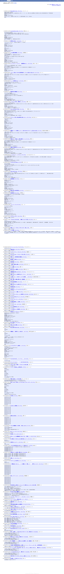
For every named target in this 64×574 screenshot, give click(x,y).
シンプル (53, 0)
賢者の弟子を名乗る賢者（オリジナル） (17, 190)
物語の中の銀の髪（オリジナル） (16, 147)
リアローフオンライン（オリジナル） (17, 299)
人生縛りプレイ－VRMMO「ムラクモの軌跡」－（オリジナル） (21, 276)
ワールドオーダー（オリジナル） (16, 304)
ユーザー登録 (57, 0)
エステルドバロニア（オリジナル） (17, 216)
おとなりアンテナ (54, 5)
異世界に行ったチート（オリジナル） (17, 442)
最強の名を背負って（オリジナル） (17, 415)
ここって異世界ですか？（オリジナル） (17, 80)
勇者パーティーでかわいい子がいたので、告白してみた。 (20, 227)
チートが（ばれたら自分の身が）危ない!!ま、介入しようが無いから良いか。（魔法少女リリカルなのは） (28, 547)
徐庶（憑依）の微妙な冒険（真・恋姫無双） (18, 279)
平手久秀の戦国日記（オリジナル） (17, 281)
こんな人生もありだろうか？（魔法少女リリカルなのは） (20, 551)
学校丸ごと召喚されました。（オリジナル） (18, 506)
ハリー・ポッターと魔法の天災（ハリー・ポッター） (20, 499)
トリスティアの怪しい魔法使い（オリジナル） (18, 101)
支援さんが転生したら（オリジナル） (17, 509)
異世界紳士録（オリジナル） (15, 286)
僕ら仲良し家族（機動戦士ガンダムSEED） (18, 491)
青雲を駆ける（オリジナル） (15, 249)
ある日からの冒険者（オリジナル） (17, 405)
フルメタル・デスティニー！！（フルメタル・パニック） (20, 496)
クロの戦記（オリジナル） (15, 230)
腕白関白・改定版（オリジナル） (16, 259)
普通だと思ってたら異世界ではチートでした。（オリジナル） (21, 274)
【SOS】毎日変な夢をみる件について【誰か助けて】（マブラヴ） (22, 445)
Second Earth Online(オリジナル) (16, 162)
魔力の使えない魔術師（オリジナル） (17, 269)
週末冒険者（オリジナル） (15, 178)
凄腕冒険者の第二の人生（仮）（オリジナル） (18, 271)
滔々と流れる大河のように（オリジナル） (18, 516)
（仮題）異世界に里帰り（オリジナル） (17, 264)
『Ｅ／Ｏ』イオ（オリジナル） (16, 204)
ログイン (60, 0)
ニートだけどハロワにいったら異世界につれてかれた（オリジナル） (22, 294)
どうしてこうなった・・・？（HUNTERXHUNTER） (20, 362)
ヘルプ (63, 0)
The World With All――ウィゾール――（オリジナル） (20, 358)
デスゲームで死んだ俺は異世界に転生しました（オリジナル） (21, 117)
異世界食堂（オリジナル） (15, 261)
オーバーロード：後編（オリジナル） (17, 291)
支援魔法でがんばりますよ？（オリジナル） (18, 511)
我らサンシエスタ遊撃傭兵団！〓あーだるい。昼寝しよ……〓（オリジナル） (24, 436)
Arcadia (50, 4)
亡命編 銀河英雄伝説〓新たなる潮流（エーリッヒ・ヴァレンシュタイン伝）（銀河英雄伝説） (27, 545)
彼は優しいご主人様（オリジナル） (17, 558)
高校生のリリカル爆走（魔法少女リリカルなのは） (19, 452)
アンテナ (50, 0)
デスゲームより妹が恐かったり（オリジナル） (18, 460)
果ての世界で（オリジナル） (15, 322)
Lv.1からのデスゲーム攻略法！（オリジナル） (18, 345)
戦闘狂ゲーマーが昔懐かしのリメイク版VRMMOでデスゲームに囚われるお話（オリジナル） (26, 130)
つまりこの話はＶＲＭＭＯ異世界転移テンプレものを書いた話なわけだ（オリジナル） (25, 72)
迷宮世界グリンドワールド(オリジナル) (17, 289)
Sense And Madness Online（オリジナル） (17, 109)
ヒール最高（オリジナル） (15, 266)
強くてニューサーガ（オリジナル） (17, 431)
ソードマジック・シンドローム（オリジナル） (18, 154)
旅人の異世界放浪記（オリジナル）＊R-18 (18, 514)
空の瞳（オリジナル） (14, 395)
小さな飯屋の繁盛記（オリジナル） (17, 52)
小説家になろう (54, 4)
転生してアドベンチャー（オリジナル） (17, 475)
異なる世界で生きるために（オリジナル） (18, 327)
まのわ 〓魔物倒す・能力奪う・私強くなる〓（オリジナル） (21, 425)
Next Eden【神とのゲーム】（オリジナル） (18, 296)
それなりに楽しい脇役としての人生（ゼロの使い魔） (20, 364)
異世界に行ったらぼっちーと (15, 311)
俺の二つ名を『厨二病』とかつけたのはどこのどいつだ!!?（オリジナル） (23, 382)
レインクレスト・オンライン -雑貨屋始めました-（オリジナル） (22, 63)
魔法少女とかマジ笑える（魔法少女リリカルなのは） (20, 536)
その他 (57, 4)
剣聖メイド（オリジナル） (15, 458)
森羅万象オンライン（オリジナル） (17, 501)
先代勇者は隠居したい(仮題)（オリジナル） (18, 301)
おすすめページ (59, 5)
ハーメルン (59, 4)
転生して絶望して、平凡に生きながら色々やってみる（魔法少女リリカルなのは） (24, 531)
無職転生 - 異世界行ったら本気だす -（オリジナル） (20, 331)
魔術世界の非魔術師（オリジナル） (17, 91)
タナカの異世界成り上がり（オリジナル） (18, 306)
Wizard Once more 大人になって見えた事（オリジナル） (20, 254)
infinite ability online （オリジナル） (16, 171)
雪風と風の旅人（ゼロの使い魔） (16, 378)
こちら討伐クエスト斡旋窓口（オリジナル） (18, 309)
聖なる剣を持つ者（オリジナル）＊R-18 (17, 528)
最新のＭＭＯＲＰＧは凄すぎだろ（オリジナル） (19, 284)
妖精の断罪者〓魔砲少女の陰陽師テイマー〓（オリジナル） (21, 504)
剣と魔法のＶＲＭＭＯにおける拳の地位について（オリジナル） (21, 438)
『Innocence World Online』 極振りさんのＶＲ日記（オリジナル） (22, 219)
